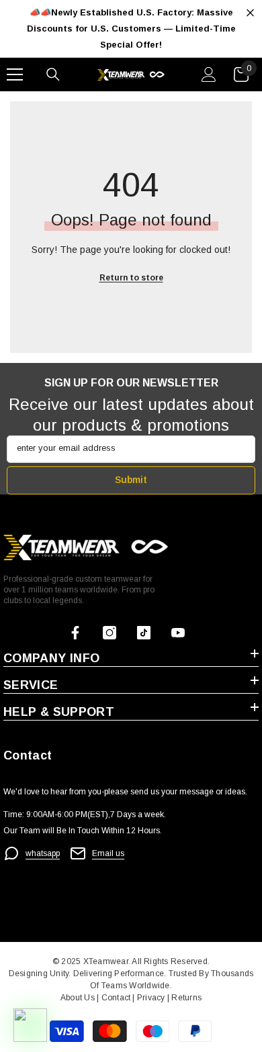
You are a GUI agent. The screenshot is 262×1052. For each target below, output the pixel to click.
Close (250, 13)
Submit (131, 479)
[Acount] (209, 74)
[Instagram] (109, 632)
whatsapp (43, 853)
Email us (108, 853)
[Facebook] (75, 632)
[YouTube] (178, 632)
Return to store (131, 277)
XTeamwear (105, 961)
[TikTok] (143, 632)
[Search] (53, 74)
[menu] (15, 74)
